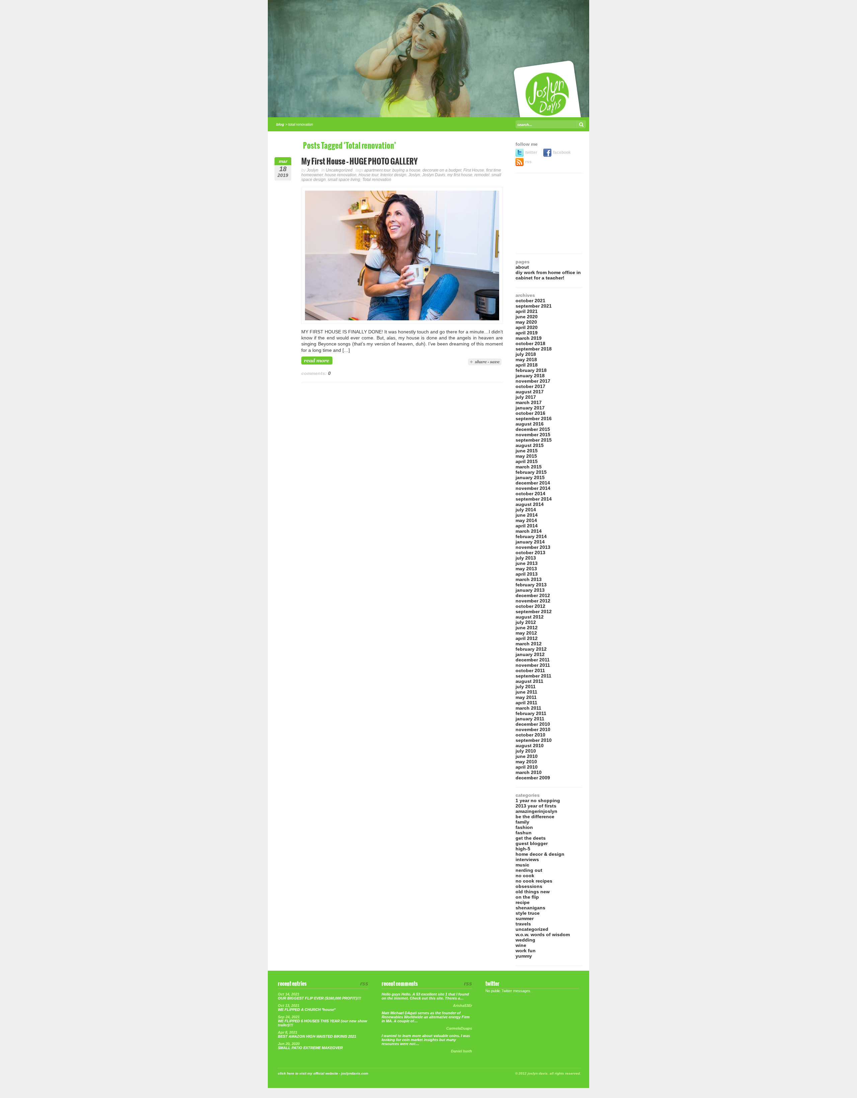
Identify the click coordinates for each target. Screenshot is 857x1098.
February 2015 (531, 472)
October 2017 (530, 386)
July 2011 (526, 686)
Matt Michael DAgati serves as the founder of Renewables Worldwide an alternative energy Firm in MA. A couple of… (426, 1017)
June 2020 (527, 316)
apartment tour (377, 170)
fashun (524, 832)
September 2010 (534, 740)
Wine (521, 945)
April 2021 (527, 311)
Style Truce (528, 913)
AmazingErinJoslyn (536, 811)
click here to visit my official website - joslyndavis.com (323, 1073)
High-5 (523, 848)
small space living (344, 179)
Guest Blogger (532, 843)
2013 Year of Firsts (536, 806)
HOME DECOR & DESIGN (540, 854)
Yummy (524, 956)
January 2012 (530, 654)
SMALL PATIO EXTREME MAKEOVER (310, 1048)
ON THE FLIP (527, 897)
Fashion (524, 827)
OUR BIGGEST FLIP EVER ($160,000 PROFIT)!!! (319, 998)
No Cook (525, 875)
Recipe (523, 902)
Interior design (393, 175)
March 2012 (529, 643)
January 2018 (530, 375)
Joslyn (312, 170)
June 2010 (527, 756)
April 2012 (527, 638)
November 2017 (533, 381)
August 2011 (529, 681)
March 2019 (529, 338)
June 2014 (527, 515)
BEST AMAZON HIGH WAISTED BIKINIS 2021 (317, 1036)
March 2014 (529, 531)
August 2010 (530, 745)
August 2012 (530, 617)
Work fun (526, 950)
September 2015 (534, 440)
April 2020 (527, 327)
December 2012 (533, 595)
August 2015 (530, 445)
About (522, 267)
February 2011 (531, 713)
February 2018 (531, 370)
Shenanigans (530, 907)
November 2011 (533, 665)
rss (528, 161)
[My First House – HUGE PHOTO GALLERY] (402, 322)
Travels (523, 923)
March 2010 (529, 772)
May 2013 (526, 568)
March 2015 (529, 466)
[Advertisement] (549, 213)
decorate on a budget (441, 170)
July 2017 (526, 397)
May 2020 (526, 322)
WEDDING (525, 940)
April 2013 (527, 574)
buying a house (406, 170)
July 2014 (526, 509)
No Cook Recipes (534, 881)
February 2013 (531, 584)
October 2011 (530, 670)
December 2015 (533, 429)
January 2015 (530, 477)
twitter (531, 152)
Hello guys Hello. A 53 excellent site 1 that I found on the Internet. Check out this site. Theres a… (425, 996)
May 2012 (526, 633)
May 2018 (526, 359)
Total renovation (376, 179)
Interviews (527, 859)
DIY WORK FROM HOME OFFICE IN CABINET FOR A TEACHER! (548, 275)
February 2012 (531, 649)
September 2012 (534, 611)
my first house (459, 175)
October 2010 (530, 734)
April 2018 (527, 365)
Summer (525, 918)
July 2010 (526, 751)
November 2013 (533, 547)
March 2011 (528, 708)
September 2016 (534, 418)
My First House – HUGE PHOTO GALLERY (359, 161)
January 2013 (530, 590)
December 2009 (533, 777)
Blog (280, 124)
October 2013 (530, 552)
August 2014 (530, 504)
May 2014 (526, 520)
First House (473, 170)
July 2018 (526, 354)
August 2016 (530, 424)
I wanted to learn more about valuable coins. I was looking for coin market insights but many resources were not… (426, 1040)
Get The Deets (531, 838)
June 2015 (527, 450)
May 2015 (526, 456)
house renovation (341, 175)
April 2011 (526, 702)
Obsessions (529, 886)
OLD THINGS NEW (533, 891)
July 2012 (526, 622)
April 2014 (527, 525)
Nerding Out (529, 870)
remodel (481, 175)
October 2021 (530, 300)
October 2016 (530, 413)
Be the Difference (535, 816)
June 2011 (526, 692)
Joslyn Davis (433, 175)
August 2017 (530, 391)
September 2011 (533, 676)
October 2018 (530, 343)
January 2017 (530, 407)
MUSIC (522, 864)
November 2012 (533, 600)
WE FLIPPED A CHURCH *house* (306, 1010)
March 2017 (529, 402)
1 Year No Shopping (538, 800)
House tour (368, 175)
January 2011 (530, 718)
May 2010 (526, 761)
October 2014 (530, 493)
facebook (562, 152)
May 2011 (526, 697)
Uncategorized (339, 170)
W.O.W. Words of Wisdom (543, 934)
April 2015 (527, 461)
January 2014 (530, 541)
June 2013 (527, 563)
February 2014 (531, 536)
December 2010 (533, 724)
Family (522, 822)
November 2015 (533, 434)
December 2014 (533, 483)
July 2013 (526, 558)
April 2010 (527, 767)
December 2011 (533, 659)
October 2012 (530, 606)
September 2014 (534, 499)
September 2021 (534, 306)
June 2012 (527, 627)
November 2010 (533, 729)
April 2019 (527, 332)
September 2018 (534, 348)
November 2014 (533, 488)
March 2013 (529, 579)
